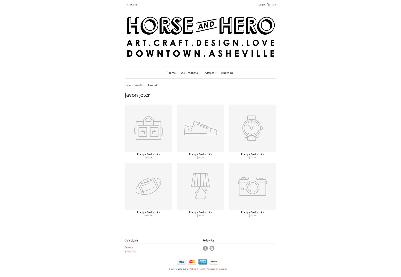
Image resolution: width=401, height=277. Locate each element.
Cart (274, 4)
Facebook (205, 248)
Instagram (211, 248)
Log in (262, 4)
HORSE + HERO (196, 269)
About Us (130, 251)
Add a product (179, 143)
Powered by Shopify (216, 269)
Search (129, 247)
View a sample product (200, 143)
